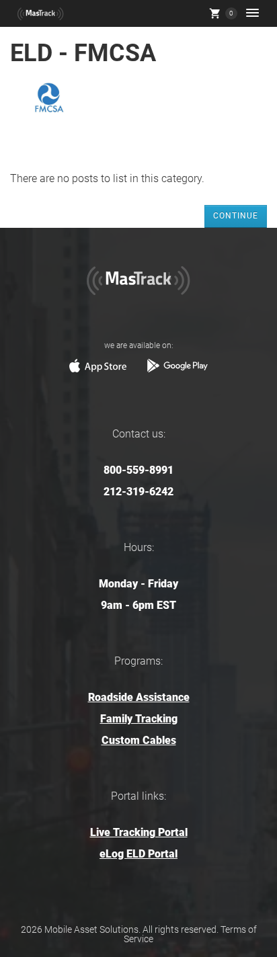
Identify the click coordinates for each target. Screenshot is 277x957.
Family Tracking (138, 718)
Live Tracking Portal (139, 832)
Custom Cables (139, 740)
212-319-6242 (138, 491)
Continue (235, 215)
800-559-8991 (138, 470)
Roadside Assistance (139, 697)
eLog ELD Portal (138, 853)
